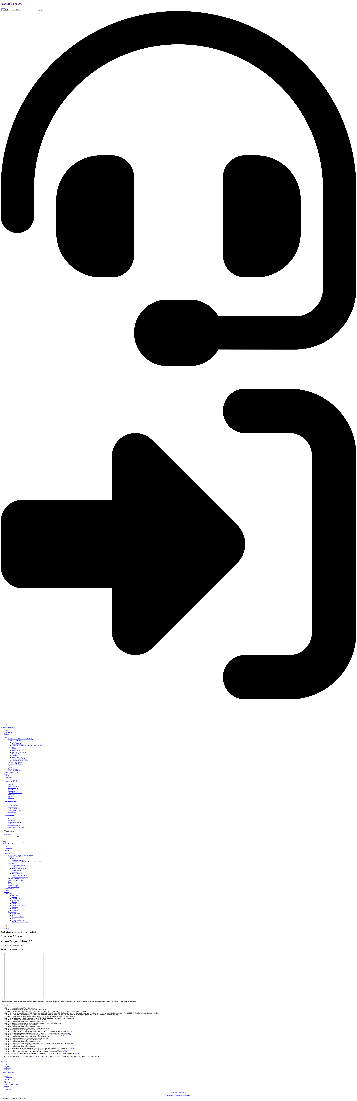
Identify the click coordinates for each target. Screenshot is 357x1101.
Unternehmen (8, 1089)
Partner (10, 796)
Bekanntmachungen (14, 825)
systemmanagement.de (14, 810)
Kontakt (6, 1086)
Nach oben (4, 1061)
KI (5, 1081)
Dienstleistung (12, 791)
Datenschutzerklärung (14, 822)
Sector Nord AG (10, 781)
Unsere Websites (10, 801)
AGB (9, 824)
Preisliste (10, 789)
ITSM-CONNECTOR (11, 1084)
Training (6, 1079)
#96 (70, 1033)
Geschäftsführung (13, 786)
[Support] (7, 834)
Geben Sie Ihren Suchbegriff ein (10, 10)
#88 (73, 1048)
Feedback (11, 794)
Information (9, 815)
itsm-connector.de (13, 808)
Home (6, 1076)
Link (36, 1056)
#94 (75, 1043)
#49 (72, 1031)
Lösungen (7, 1082)
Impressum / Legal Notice (178, 1092)
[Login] (178, 721)
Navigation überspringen (8, 727)
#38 (65, 1050)
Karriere (6, 1087)
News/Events (8, 1077)
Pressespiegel (12, 819)
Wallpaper (11, 798)
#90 (65, 1051)
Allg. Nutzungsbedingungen (16, 827)
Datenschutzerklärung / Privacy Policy (178, 1095)
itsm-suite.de (12, 812)
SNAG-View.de (13, 805)
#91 (70, 1035)
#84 (78, 1053)
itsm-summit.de (12, 807)
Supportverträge (13, 788)
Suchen (3, 8)
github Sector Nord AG (15, 793)
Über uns (11, 784)
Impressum (11, 820)
